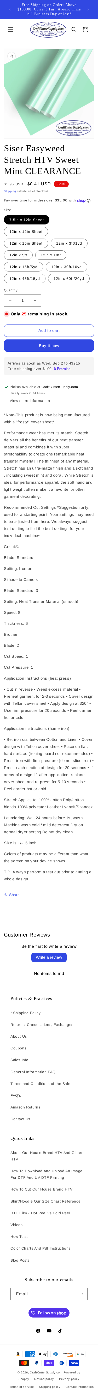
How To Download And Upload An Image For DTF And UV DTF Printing (46, 1174)
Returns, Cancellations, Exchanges (41, 1024)
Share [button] (14, 895)
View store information (30, 400)
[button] (10, 29)
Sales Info (19, 1060)
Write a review (49, 957)
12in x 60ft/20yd (69, 278)
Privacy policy (69, 1378)
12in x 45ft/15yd (24, 278)
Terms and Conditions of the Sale (40, 1084)
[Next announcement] (88, 9)
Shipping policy (50, 1386)
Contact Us (20, 1119)
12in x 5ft (18, 255)
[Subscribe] (81, 1294)
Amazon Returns (25, 1107)
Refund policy (44, 1378)
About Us (18, 1036)
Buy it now (49, 345)
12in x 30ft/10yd (66, 267)
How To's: (19, 1236)
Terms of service (21, 1386)
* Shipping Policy (25, 1013)
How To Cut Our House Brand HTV (41, 1189)
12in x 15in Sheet (26, 243)
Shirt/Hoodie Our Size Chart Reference (45, 1201)
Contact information (80, 1386)
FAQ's (15, 1095)
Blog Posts (20, 1260)
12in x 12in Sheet (26, 231)
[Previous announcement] (9, 9)
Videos (16, 1225)
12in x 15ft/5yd (23, 267)
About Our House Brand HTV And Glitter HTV (46, 1156)
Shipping (10, 191)
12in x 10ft (51, 255)
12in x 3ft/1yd (69, 243)
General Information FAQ (33, 1072)
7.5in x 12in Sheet (26, 220)
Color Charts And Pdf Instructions (40, 1248)
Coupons (18, 1048)
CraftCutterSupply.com (46, 1372)
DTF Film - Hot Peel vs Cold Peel (40, 1213)
